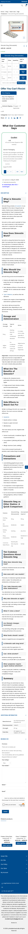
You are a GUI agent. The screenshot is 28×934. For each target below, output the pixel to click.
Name (4, 785)
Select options (7, 845)
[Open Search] (22, 5)
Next (22, 171)
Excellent (14, 137)
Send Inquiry (21, 83)
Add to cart (23, 66)
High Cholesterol (19, 115)
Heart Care (11, 115)
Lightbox (24, 37)
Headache (6, 417)
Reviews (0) (4, 739)
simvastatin (18, 206)
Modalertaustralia (14, 928)
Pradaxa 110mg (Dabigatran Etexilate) (10, 836)
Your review (5, 765)
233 (17, 171)
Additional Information (9, 715)
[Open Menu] (1, 5)
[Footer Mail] (14, 887)
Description (5, 193)
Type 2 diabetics (8, 294)
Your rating (5, 760)
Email (4, 791)
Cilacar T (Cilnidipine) (21, 836)
